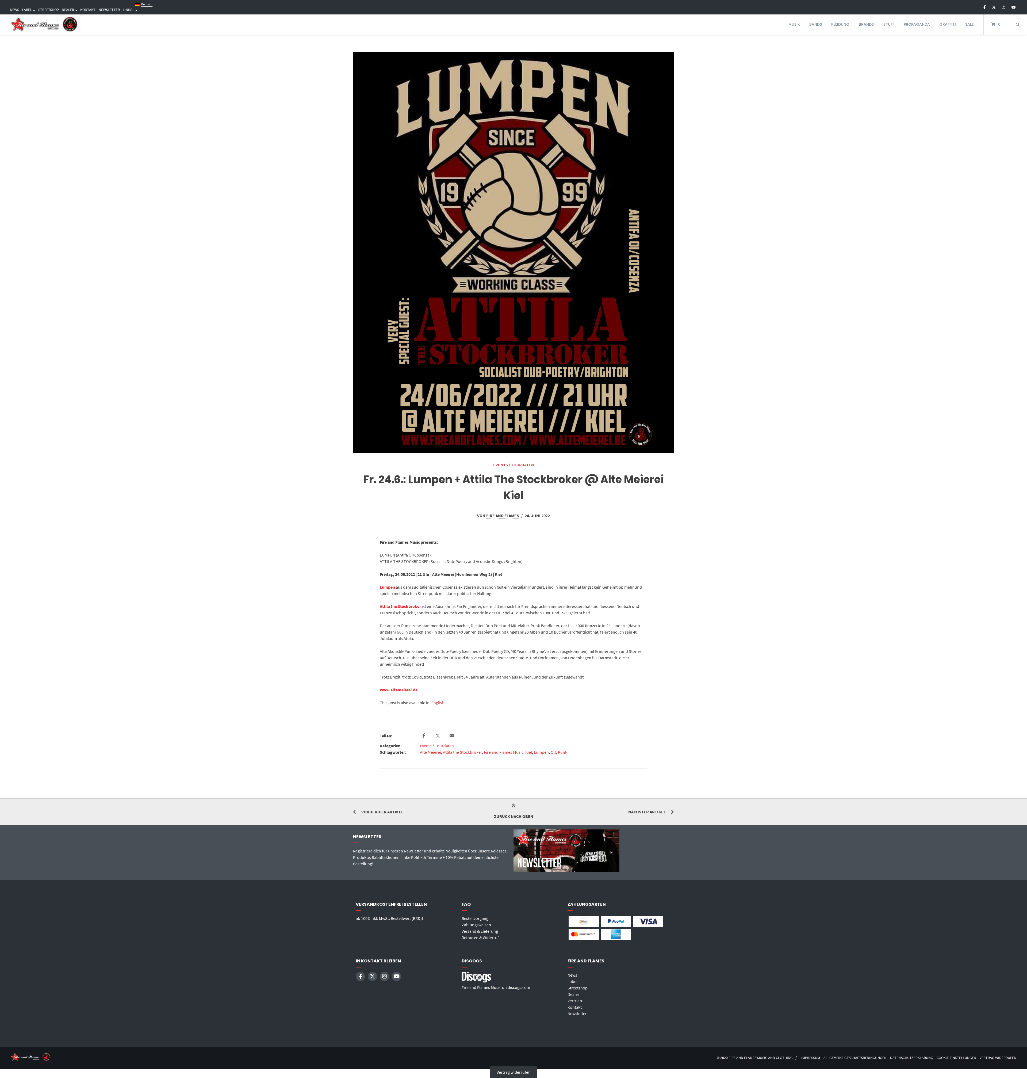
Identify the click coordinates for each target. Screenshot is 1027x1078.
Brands (866, 24)
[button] (424, 736)
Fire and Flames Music (503, 752)
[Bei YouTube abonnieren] (1013, 7)
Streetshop (578, 988)
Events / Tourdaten (513, 464)
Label (572, 981)
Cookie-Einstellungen (956, 1058)
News (572, 975)
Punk (562, 752)
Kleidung (840, 24)
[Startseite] (44, 24)
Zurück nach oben (513, 816)
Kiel (528, 752)
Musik (794, 24)
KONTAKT (87, 9)
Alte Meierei (430, 752)
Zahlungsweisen (476, 924)
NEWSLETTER (109, 9)
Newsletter (577, 1013)
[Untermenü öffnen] (33, 9)
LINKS (127, 9)
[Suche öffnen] (1017, 24)
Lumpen (387, 587)
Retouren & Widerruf (480, 937)
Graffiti (947, 24)
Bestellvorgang (475, 918)
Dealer (573, 994)
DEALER (68, 9)
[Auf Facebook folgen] (984, 7)
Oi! (553, 752)
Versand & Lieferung (480, 931)
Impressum (810, 1058)
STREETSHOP (48, 9)
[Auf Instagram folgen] (1003, 7)
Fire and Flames (502, 515)
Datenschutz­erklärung (911, 1058)
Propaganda (917, 24)
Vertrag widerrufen (998, 1058)
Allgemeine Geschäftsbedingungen (855, 1058)
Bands (815, 24)
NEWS (14, 9)
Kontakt (575, 1007)
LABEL (27, 9)
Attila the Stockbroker (400, 606)
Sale (969, 24)
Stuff (888, 24)
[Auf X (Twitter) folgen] (994, 7)
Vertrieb (575, 1000)
